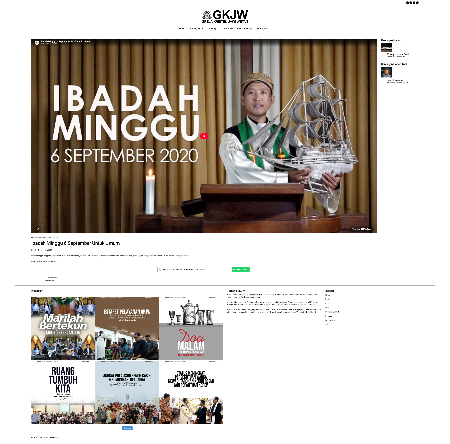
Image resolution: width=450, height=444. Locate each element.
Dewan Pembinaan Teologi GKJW (45, 237)
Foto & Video (330, 320)
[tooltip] (407, 2)
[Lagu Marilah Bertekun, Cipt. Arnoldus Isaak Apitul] (63, 328)
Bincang (328, 316)
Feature (328, 308)
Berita (327, 299)
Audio (327, 324)
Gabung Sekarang (240, 269)
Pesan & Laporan (332, 312)
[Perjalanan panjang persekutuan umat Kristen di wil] (191, 392)
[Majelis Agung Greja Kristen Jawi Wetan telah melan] (127, 328)
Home (327, 295)
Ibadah (33, 250)
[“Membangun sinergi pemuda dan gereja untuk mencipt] (63, 392)
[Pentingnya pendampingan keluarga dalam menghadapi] (127, 392)
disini (59, 261)
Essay (327, 303)
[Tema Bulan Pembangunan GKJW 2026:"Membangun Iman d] (191, 328)
